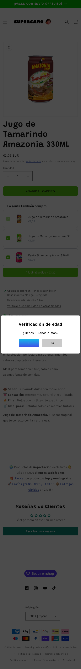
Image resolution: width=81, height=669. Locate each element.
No (52, 343)
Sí (29, 343)
